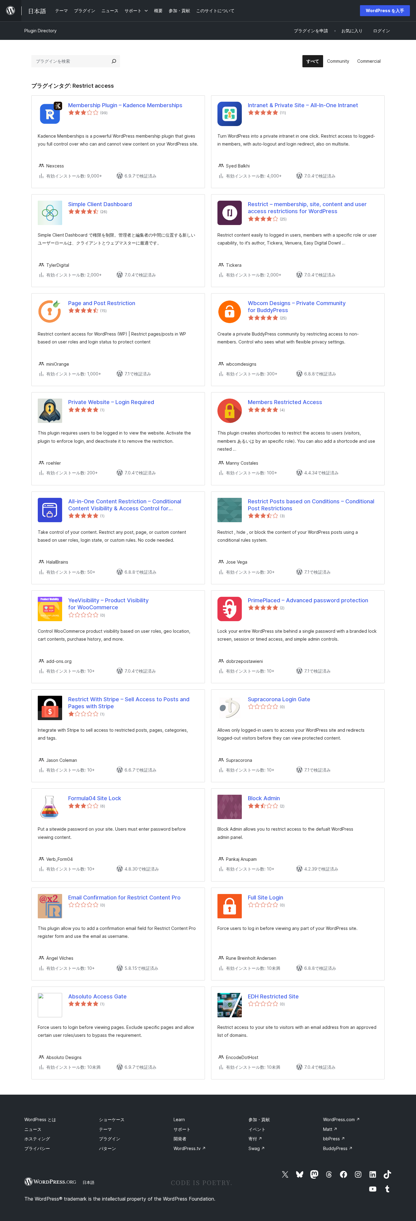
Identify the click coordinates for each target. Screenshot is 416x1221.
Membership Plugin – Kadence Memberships (125, 105)
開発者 (180, 1138)
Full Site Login (265, 897)
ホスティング (37, 1138)
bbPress (334, 1138)
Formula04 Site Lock (94, 798)
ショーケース (112, 1119)
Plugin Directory (40, 30)
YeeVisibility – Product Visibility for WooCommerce (108, 603)
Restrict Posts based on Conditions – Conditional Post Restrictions (311, 505)
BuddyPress (338, 1148)
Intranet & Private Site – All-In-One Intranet (303, 105)
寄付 (255, 1138)
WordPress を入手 (385, 10)
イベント (257, 1129)
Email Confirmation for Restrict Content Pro (124, 897)
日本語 (88, 1182)
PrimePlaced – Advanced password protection (308, 600)
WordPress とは (40, 1119)
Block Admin (264, 798)
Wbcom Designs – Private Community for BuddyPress (297, 306)
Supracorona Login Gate (279, 699)
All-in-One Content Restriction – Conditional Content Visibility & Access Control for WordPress (124, 505)
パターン (107, 1148)
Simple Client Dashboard (100, 204)
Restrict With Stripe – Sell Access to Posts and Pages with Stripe (128, 702)
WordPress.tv (190, 1148)
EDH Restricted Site (273, 996)
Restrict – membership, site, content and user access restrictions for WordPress (307, 207)
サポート (182, 1129)
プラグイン (109, 1138)
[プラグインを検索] (114, 61)
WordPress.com (341, 1119)
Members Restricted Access (285, 402)
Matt (330, 1129)
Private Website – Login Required (111, 402)
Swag (257, 1148)
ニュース (32, 1129)
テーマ (105, 1129)
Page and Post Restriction (101, 303)
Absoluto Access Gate (97, 996)
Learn (179, 1119)
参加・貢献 (259, 1119)
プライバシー (37, 1148)
